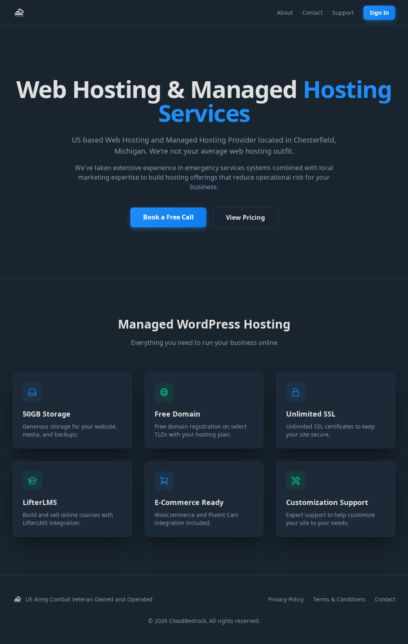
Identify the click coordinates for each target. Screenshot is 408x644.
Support (343, 12)
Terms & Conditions (339, 599)
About (285, 12)
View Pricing (245, 217)
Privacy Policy (286, 599)
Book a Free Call (168, 217)
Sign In (379, 12)
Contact (312, 12)
